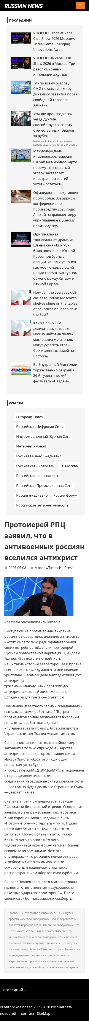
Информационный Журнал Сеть (43, 436)
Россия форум (65, 495)
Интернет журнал (31, 446)
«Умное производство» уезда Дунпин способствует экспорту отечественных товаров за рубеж (53, 124)
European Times (29, 417)
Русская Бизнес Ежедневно (39, 456)
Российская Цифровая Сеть (39, 426)
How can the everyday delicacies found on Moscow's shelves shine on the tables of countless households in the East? (55, 303)
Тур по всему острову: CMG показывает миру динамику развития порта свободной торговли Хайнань (55, 94)
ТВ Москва (69, 466)
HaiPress (66, 567)
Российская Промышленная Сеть (44, 485)
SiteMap (43, 1013)
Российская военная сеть (37, 475)
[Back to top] (83, 1015)
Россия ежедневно (32, 495)
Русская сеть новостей (35, 466)
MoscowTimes (46, 567)
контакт (27, 1013)
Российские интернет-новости (42, 505)
